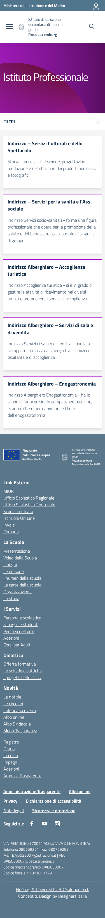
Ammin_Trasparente (22, 775)
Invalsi (9, 524)
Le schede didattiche (22, 670)
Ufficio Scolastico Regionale (28, 497)
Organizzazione (17, 591)
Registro (11, 741)
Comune (11, 531)
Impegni (10, 762)
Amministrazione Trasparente (31, 791)
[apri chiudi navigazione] (9, 27)
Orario (9, 748)
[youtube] (44, 823)
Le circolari (13, 703)
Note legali (13, 810)
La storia (11, 598)
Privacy (10, 801)
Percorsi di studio (18, 631)
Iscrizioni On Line (19, 518)
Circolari (10, 755)
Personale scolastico (22, 617)
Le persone (13, 571)
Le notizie (12, 696)
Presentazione (16, 551)
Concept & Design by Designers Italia (52, 896)
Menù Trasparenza (20, 730)
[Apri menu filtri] (98, 121)
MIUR (8, 491)
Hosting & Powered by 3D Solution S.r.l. (52, 889)
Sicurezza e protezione (53, 810)
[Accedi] (96, 5)
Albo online (13, 717)
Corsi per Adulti (17, 644)
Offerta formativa (19, 663)
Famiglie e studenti (20, 624)
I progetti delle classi (22, 677)
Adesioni (11, 638)
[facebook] (31, 823)
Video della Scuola (20, 557)
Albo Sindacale (17, 723)
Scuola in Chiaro (18, 511)
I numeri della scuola (22, 578)
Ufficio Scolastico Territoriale (29, 504)
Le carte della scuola (22, 584)
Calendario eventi (19, 710)
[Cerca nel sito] (91, 27)
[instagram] (57, 823)
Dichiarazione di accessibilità (53, 801)
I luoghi (10, 564)
